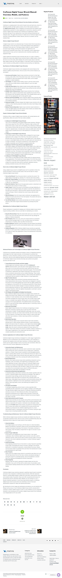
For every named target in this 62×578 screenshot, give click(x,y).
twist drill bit (46, 194)
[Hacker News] (24, 501)
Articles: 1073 (22, 521)
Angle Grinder (46, 142)
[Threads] (8, 505)
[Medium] (58, 540)
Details (51, 131)
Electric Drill (46, 155)
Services (27, 3)
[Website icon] (22, 519)
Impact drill (46, 178)
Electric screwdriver (51, 169)
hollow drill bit (52, 176)
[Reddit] (17, 501)
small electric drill (47, 191)
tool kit (26, 559)
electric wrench (24, 18)
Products (34, 3)
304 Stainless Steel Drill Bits (48, 140)
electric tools (17, 18)
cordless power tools (47, 148)
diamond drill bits (48, 153)
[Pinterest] (14, 501)
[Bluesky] (14, 505)
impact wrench (48, 182)
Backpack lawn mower (47, 143)
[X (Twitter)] (8, 501)
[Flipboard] (40, 501)
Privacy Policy (40, 558)
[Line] (4, 505)
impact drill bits (48, 180)
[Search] (58, 3)
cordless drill (47, 147)
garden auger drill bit (53, 174)
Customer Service (41, 560)
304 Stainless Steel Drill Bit (50, 138)
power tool (46, 187)
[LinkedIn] (11, 501)
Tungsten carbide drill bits (48, 192)
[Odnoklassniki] (30, 501)
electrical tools (55, 153)
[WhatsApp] (20, 501)
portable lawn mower (48, 185)
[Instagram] (52, 540)
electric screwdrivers (48, 171)
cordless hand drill (54, 147)
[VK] (27, 501)
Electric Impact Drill (49, 161)
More (40, 3)
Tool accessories (29, 556)
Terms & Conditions (41, 556)
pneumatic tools (28, 558)
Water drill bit (49, 197)
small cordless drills (55, 189)
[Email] (11, 505)
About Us (19, 540)
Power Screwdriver (55, 185)
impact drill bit (53, 178)
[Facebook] (4, 501)
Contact (5, 541)
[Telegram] (33, 501)
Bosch (53, 143)
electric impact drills (48, 165)
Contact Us (39, 555)
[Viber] (36, 501)
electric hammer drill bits (48, 158)
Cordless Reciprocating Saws (48, 150)
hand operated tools (29, 554)
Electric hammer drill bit (48, 156)
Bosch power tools (48, 145)
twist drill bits (51, 194)
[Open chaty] (58, 574)
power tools (54, 187)
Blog (24, 540)
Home (20, 3)
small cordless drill (47, 189)
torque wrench (54, 191)
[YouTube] (55, 540)
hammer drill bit (46, 176)
